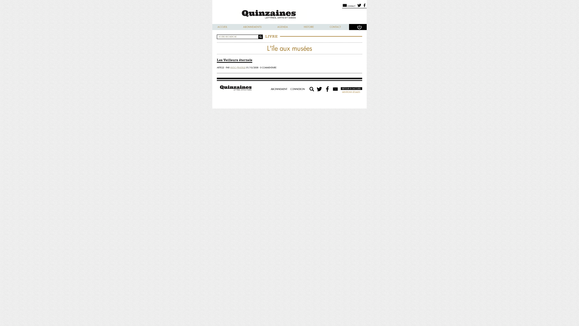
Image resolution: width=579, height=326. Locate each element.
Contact (335, 27)
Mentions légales (351, 92)
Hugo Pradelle (238, 67)
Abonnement (279, 89)
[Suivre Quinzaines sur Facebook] (327, 89)
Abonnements (252, 27)
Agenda (282, 27)
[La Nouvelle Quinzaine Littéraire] (289, 15)
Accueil (222, 27)
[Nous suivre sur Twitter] (358, 6)
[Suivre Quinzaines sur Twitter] (319, 89)
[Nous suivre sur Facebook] (364, 6)
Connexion (297, 89)
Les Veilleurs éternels (234, 60)
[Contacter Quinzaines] (335, 89)
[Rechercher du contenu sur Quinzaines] (312, 89)
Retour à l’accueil (351, 88)
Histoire (309, 27)
